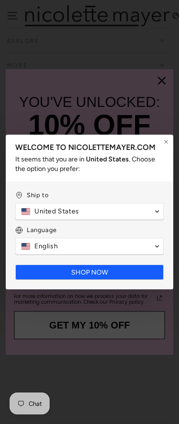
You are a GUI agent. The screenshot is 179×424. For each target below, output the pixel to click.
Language (42, 229)
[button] (89, 211)
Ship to (38, 195)
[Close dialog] (166, 142)
